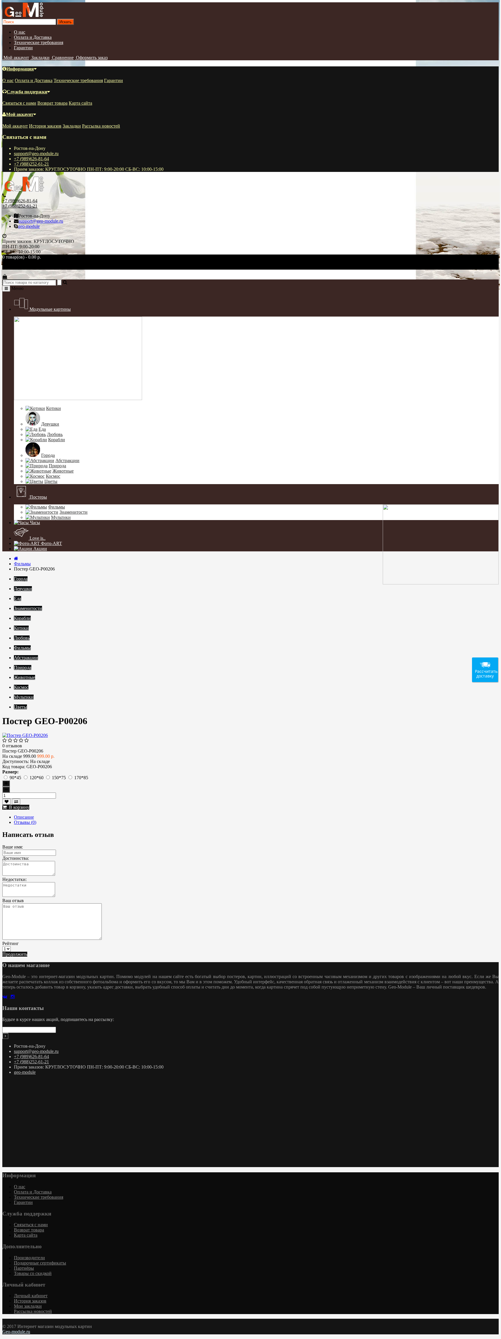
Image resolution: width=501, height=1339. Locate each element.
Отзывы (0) (25, 822)
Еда (42, 429)
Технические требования (38, 42)
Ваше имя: (12, 846)
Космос (53, 476)
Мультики (61, 517)
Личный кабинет (31, 1295)
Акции (39, 548)
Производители (29, 1257)
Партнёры (24, 1268)
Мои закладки (28, 1306)
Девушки (50, 423)
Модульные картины (49, 309)
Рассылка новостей (101, 125)
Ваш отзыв (13, 900)
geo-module (29, 226)
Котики (53, 408)
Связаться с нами (19, 103)
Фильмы (56, 506)
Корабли (56, 439)
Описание (24, 817)
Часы (34, 522)
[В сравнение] (16, 802)
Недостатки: (14, 879)
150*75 (59, 777)
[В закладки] (6, 802)
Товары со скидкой (33, 1273)
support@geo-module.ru (36, 153)
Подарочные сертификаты (40, 1262)
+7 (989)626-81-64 (31, 158)
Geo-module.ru (16, 1331)
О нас (19, 32)
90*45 (16, 777)
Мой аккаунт (19, 114)
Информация (20, 68)
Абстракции (67, 460)
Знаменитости (73, 512)
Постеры (37, 497)
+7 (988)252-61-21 (31, 163)
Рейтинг (10, 943)
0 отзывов (12, 745)
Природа (57, 465)
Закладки (72, 125)
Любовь (55, 434)
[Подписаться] (5, 1036)
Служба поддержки (27, 91)
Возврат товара (52, 103)
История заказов (45, 125)
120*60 (37, 777)
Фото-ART (51, 543)
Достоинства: (15, 858)
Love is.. (37, 538)
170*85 (81, 777)
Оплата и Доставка (33, 37)
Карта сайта (80, 103)
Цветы (50, 481)
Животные (63, 470)
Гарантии (23, 47)
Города (48, 455)
